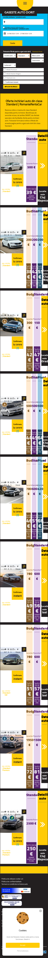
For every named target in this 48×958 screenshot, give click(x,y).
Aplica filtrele (11, 86)
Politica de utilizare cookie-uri (12, 878)
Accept (22, 945)
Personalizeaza (22, 950)
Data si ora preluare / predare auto (16, 28)
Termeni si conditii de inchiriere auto (15, 884)
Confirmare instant (12, 82)
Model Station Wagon (13, 74)
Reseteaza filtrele (37, 52)
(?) (17, 186)
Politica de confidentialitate (11, 881)
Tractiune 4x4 (10, 78)
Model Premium (11, 69)
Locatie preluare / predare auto (14, 17)
